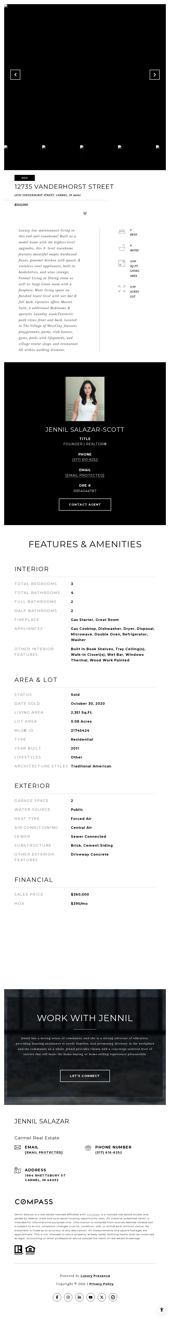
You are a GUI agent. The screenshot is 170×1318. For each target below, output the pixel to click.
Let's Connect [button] (85, 1076)
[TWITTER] (102, 1297)
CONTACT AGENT (85, 504)
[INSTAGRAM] (68, 1297)
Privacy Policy (101, 1284)
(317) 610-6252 (85, 460)
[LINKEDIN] (79, 1297)
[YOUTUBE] (90, 1297)
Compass (93, 1214)
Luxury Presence (95, 1276)
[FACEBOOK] (57, 1297)
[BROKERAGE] (113, 1297)
